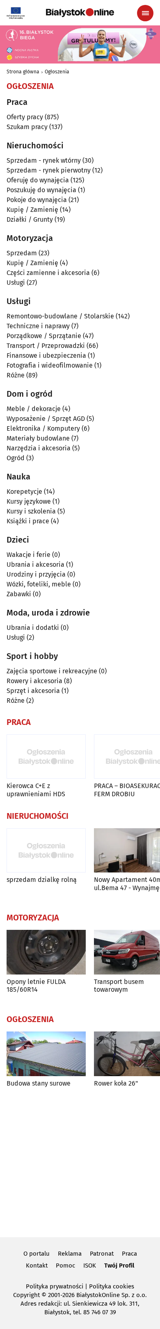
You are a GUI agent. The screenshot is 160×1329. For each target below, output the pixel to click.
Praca (129, 1253)
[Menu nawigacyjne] (145, 13)
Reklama (70, 1253)
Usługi (16, 282)
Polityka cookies (111, 1286)
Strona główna (23, 72)
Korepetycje (24, 491)
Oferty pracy (25, 117)
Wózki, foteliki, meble (39, 584)
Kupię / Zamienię (32, 210)
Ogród (16, 458)
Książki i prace (28, 521)
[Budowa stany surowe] (46, 1053)
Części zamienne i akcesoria (48, 273)
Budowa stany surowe (39, 1083)
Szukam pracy (27, 127)
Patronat (102, 1253)
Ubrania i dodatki (33, 628)
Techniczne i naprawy (38, 326)
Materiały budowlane (38, 438)
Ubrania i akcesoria (35, 564)
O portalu (36, 1253)
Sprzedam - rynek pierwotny (49, 170)
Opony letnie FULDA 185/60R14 (36, 985)
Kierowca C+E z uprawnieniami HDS (36, 789)
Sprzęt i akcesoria (33, 691)
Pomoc (65, 1265)
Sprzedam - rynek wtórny (44, 160)
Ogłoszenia (57, 72)
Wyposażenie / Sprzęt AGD (46, 419)
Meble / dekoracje (34, 409)
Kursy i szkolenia (31, 511)
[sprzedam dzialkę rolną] (46, 850)
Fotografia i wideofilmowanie (50, 365)
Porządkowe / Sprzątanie (44, 336)
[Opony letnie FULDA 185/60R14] (46, 952)
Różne (16, 375)
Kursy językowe (29, 501)
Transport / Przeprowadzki (46, 346)
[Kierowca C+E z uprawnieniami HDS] (46, 756)
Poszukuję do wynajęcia (41, 190)
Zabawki (19, 594)
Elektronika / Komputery (43, 428)
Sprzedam (22, 253)
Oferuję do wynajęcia (38, 180)
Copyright (26, 1295)
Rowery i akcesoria (34, 681)
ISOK (89, 1265)
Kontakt (37, 1265)
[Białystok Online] (80, 12)
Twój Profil (119, 1265)
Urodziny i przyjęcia (36, 574)
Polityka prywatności (54, 1286)
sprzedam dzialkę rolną (42, 880)
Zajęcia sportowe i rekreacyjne (52, 671)
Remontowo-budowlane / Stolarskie (60, 316)
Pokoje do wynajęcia (37, 200)
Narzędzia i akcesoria (39, 448)
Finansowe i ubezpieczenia (46, 355)
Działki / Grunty (30, 219)
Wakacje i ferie (28, 555)
